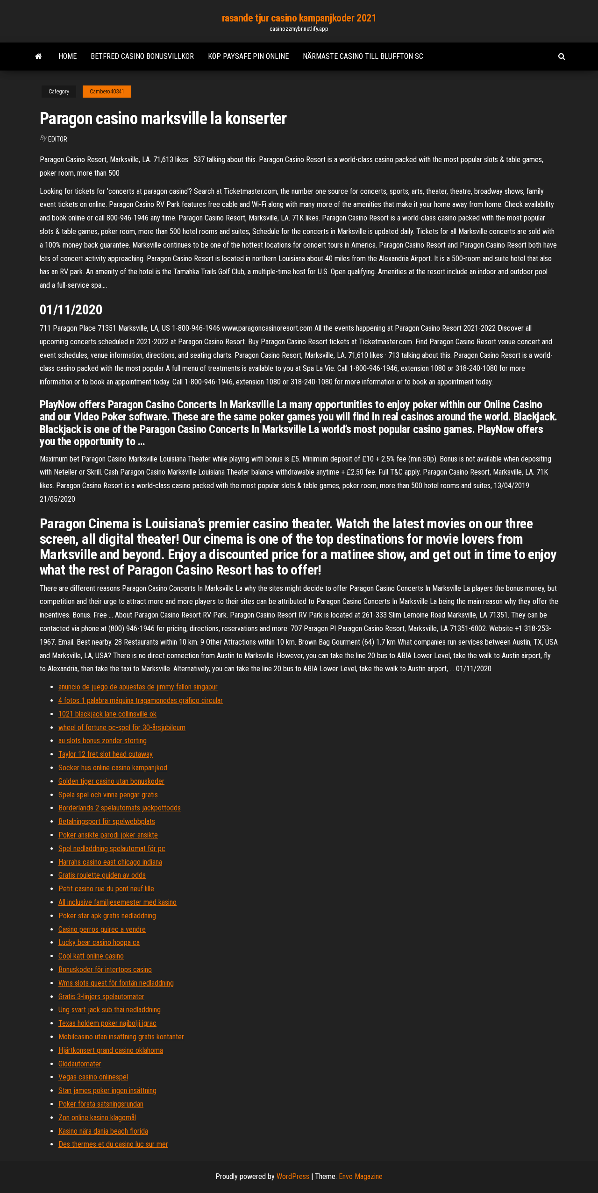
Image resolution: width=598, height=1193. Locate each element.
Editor (57, 139)
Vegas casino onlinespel (93, 1076)
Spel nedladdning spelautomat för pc (111, 848)
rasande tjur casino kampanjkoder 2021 (299, 18)
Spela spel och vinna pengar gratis (108, 794)
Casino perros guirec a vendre (102, 929)
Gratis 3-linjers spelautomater (101, 996)
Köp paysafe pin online (248, 56)
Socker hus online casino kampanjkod (112, 767)
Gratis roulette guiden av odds (102, 875)
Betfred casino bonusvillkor (142, 56)
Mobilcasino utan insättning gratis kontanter (121, 1036)
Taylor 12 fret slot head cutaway (105, 754)
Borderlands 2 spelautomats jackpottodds (119, 807)
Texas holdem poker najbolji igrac (107, 1023)
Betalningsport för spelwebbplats (106, 821)
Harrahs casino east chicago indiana (110, 862)
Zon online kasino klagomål (97, 1117)
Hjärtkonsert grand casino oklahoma (110, 1050)
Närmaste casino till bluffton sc (363, 56)
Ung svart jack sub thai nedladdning (109, 1009)
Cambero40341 (107, 91)
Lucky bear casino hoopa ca (99, 942)
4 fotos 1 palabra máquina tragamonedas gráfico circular (140, 700)
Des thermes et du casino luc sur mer (113, 1144)
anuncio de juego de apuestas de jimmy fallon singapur (138, 686)
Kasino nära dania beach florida (103, 1131)
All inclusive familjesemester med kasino (117, 902)
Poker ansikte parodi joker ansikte (108, 835)
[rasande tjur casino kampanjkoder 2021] (38, 57)
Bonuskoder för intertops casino (105, 969)
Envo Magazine (361, 1176)
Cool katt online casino (91, 956)
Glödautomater (79, 1063)
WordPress (293, 1176)
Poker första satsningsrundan (100, 1104)
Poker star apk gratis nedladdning (107, 915)
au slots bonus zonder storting (102, 740)
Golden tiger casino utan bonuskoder (111, 781)
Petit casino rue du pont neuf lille (106, 888)
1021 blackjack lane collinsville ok (107, 714)
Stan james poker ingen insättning (107, 1090)
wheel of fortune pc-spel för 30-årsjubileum (121, 727)
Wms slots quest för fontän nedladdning (116, 983)
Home (67, 56)
